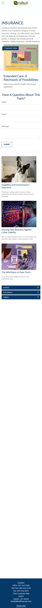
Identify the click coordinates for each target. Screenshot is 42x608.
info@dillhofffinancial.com (21, 601)
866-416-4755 (25, 588)
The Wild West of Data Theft (16, 272)
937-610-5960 (24, 585)
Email (4, 114)
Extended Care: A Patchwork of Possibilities (21, 77)
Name (4, 102)
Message (5, 126)
